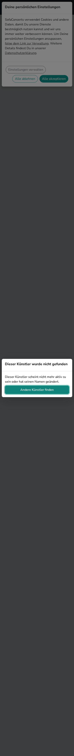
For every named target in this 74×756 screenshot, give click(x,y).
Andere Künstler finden (37, 390)
